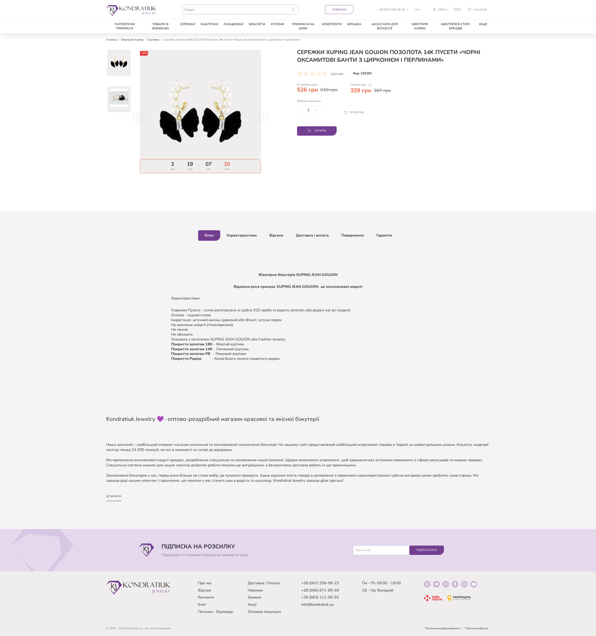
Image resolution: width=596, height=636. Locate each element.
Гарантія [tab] (384, 235)
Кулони (277, 24)
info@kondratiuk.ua (317, 604)
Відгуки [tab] (276, 235)
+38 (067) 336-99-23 (320, 583)
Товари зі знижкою (160, 26)
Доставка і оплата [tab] (312, 235)
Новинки (339, 9)
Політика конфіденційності (442, 628)
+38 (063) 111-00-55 (320, 597)
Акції (252, 604)
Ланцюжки (233, 24)
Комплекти (332, 24)
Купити (320, 131)
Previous (137, 117)
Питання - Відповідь (215, 611)
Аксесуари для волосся (385, 26)
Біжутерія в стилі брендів (455, 26)
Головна (111, 39)
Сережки (187, 24)
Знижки (254, 597)
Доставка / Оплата (264, 583)
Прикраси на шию (303, 26)
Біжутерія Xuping (420, 26)
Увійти (442, 9)
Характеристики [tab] (242, 235)
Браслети (257, 24)
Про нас (205, 583)
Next (263, 117)
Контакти (206, 597)
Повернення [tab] (352, 235)
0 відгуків (337, 73)
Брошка (354, 24)
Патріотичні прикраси (125, 26)
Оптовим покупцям (264, 611)
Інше (483, 24)
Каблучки (209, 24)
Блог (202, 604)
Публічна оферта (476, 628)
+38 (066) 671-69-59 (320, 590)
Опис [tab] (209, 235)
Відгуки (204, 590)
